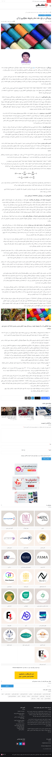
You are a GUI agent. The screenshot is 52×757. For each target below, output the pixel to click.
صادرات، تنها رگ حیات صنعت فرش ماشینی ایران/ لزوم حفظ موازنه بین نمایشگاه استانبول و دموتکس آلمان (19, 726)
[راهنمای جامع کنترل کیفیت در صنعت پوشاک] (26, 411)
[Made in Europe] (43, 411)
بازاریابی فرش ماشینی (37, 694)
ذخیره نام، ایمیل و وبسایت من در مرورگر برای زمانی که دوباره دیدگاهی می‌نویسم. (35, 455)
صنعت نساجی (7, 694)
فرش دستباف (48, 696)
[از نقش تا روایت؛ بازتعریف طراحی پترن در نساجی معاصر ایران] (8, 411)
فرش (2, 694)
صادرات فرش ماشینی (23, 694)
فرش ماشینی (42, 696)
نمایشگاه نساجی (47, 698)
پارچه (42, 698)
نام (50, 444)
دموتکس (30, 694)
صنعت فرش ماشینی (15, 694)
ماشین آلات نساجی (35, 696)
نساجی (19, 696)
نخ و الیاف (23, 696)
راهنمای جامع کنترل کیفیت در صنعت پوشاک (38, 1)
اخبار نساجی (48, 15)
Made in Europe (47, 416)
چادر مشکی (33, 698)
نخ (34, 68)
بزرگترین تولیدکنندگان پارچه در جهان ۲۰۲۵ (19, 714)
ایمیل (49, 450)
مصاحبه (28, 696)
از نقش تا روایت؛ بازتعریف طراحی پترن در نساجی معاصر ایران (9, 417)
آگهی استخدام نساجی (46, 694)
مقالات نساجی (45, 12)
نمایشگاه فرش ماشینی (12, 696)
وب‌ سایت (23, 450)
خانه (49, 12)
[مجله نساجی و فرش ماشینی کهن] (41, 6)
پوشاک (38, 698)
